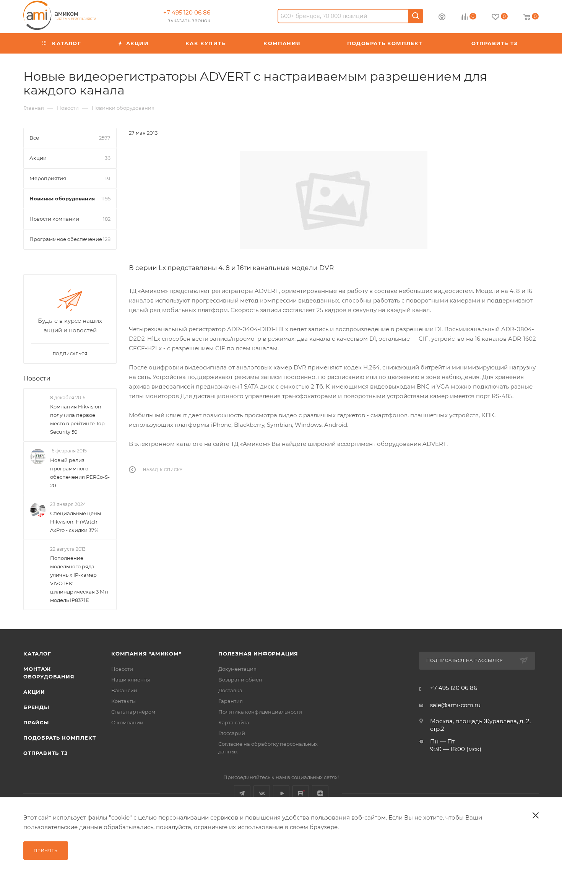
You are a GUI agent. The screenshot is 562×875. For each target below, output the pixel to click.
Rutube (300, 793)
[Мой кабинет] (442, 18)
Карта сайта (233, 722)
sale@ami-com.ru (455, 705)
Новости (36, 378)
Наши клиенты (130, 680)
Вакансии (124, 690)
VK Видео (281, 793)
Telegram (242, 793)
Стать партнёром (133, 712)
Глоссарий (231, 733)
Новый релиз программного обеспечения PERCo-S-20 (80, 472)
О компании (127, 722)
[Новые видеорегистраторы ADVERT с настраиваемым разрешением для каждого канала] (334, 200)
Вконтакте (261, 793)
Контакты (123, 701)
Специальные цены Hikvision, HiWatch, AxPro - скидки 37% (75, 521)
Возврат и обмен (240, 680)
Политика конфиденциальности (260, 712)
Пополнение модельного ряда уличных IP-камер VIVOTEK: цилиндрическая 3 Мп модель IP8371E (79, 579)
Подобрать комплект (59, 738)
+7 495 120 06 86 (186, 12)
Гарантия (230, 701)
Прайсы (36, 722)
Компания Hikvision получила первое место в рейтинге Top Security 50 (77, 419)
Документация (237, 669)
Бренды (36, 707)
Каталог (37, 654)
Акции (34, 692)
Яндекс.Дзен (320, 793)
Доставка (230, 690)
